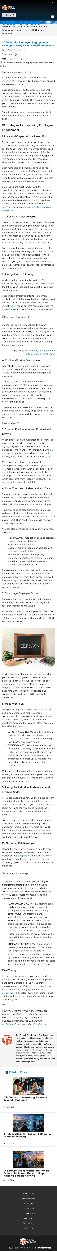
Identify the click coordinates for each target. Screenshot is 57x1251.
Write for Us (28, 1203)
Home (5, 26)
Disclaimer (28, 1218)
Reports (17, 517)
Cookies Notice (28, 1213)
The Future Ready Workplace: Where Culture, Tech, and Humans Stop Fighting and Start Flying (26, 1173)
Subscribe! (9, 15)
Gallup (42, 78)
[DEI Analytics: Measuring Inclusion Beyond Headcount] (28, 1086)
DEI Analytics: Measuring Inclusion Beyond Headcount (25, 1098)
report (13, 306)
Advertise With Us (28, 1198)
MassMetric (44, 1248)
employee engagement (17, 59)
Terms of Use (28, 1208)
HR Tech (16, 26)
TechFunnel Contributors (26, 1035)
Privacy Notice (28, 1193)
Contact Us (28, 1228)
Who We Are (28, 1223)
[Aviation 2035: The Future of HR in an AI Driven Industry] (28, 1123)
